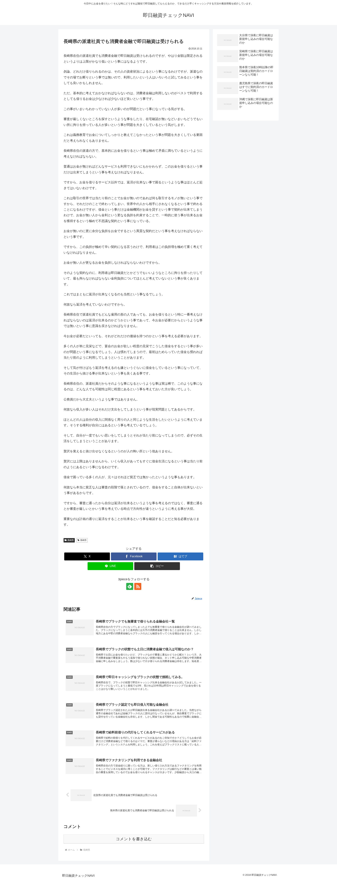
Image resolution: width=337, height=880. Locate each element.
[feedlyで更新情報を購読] (129, 586)
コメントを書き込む (134, 839)
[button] (157, 566)
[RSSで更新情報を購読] (137, 586)
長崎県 (70, 540)
